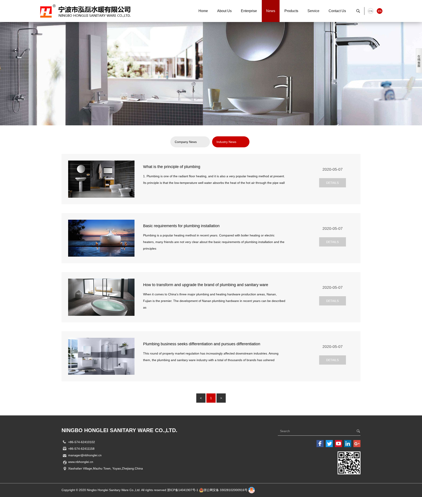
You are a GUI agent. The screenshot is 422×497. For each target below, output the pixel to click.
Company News (186, 142)
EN (380, 11)
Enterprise (249, 11)
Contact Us (337, 11)
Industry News (226, 142)
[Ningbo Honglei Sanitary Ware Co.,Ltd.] (86, 10)
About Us (224, 11)
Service (313, 11)
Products (291, 11)
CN (371, 11)
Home (203, 11)
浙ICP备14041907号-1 (182, 490)
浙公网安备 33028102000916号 (225, 490)
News (270, 11)
